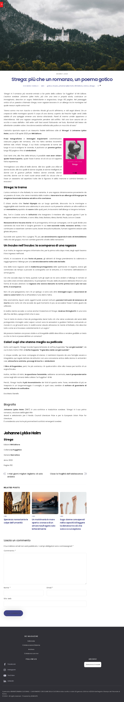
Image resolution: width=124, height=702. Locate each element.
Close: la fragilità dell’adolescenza (66, 473)
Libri (42, 86)
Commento (10, 550)
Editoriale (31, 641)
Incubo (55, 86)
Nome (7, 587)
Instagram (11, 670)
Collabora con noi (31, 653)
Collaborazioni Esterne (31, 645)
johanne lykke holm (66, 86)
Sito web (7, 598)
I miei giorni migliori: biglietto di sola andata (25, 475)
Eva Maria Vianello (30, 86)
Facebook (11, 664)
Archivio (31, 649)
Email (50, 587)
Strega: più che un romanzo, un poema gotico (62, 79)
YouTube (11, 675)
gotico (49, 86)
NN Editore (79, 86)
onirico (86, 86)
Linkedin (10, 681)
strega (92, 86)
